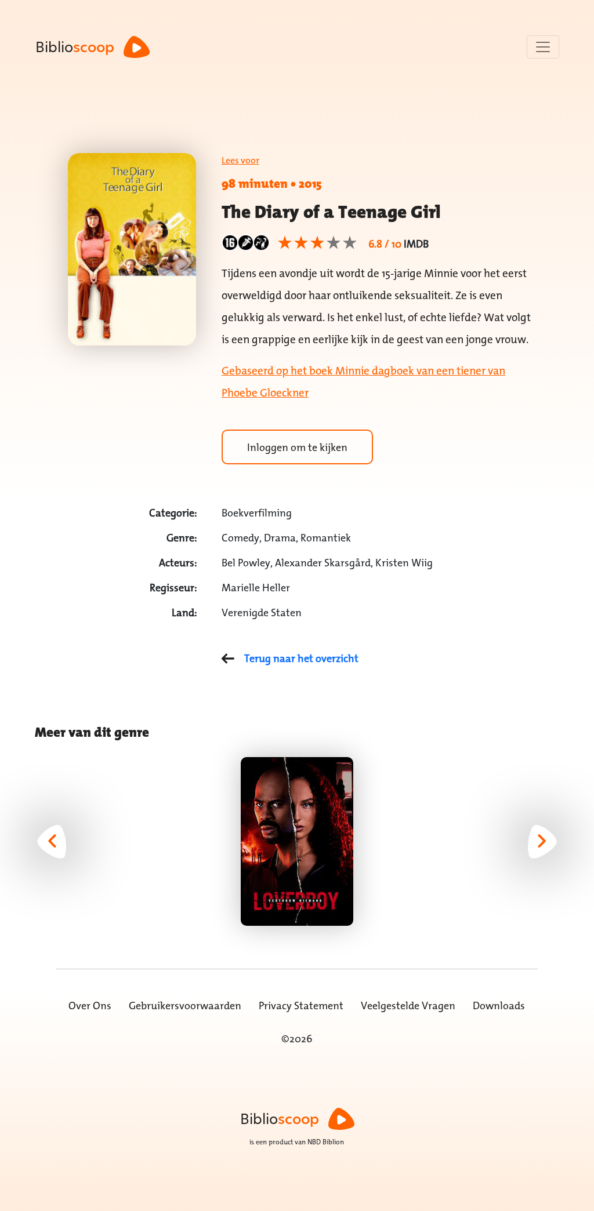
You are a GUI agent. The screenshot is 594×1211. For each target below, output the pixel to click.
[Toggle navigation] (543, 47)
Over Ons (89, 1005)
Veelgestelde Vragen (408, 1005)
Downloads (499, 1005)
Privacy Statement (301, 1005)
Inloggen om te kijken (297, 447)
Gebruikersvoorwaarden (185, 1005)
